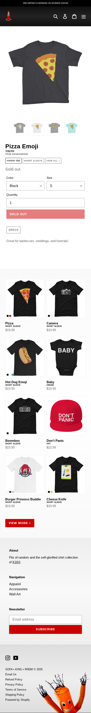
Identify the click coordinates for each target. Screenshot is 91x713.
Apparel (15, 584)
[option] (19, 127)
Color (10, 177)
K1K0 (16, 562)
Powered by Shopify (17, 699)
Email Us (11, 674)
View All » (53, 161)
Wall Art (15, 594)
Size (49, 177)
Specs (13, 229)
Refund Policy (13, 679)
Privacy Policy (14, 684)
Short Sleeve (33, 161)
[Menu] (83, 16)
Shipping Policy (14, 694)
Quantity (12, 194)
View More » (20, 523)
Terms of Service (15, 689)
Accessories (18, 589)
